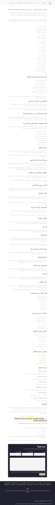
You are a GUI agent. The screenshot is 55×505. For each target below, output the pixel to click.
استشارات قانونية (12, 3)
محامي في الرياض (19, 3)
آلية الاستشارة (14, 482)
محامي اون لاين (36, 3)
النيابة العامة (44, 357)
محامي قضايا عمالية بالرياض (43, 420)
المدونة (31, 3)
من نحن (19, 482)
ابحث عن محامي (41, 418)
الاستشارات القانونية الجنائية (41, 364)
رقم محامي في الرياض (29, 418)
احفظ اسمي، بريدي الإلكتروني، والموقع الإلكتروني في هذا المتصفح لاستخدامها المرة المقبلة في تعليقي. (27, 472)
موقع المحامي (43, 3)
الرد (8, 431)
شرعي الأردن (13, 484)
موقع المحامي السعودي (42, 362)
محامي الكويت (6, 484)
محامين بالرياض (36, 420)
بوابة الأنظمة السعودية (42, 360)
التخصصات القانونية (26, 482)
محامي (42, 12)
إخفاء (41, 26)
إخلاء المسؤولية (8, 482)
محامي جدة (33, 482)
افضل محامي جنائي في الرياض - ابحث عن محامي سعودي (31, 428)
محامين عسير (30, 484)
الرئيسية (48, 482)
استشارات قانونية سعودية (21, 484)
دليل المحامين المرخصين (42, 355)
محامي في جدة (26, 3)
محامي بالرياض (48, 484)
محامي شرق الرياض (22, 418)
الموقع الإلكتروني (18, 452)
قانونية (13, 190)
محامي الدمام (41, 484)
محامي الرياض (39, 482)
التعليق (43, 457)
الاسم (44, 452)
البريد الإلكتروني (30, 452)
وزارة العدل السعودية (42, 358)
